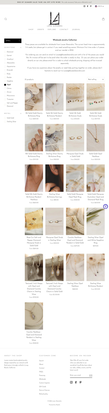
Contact (64, 29)
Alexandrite (10, 63)
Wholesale (42, 379)
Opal (8, 40)
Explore (52, 29)
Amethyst (10, 59)
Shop (31, 29)
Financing (42, 375)
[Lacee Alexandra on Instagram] (71, 382)
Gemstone (9, 47)
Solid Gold (10, 118)
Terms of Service (44, 390)
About (41, 364)
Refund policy (43, 394)
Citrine (9, 88)
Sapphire (10, 81)
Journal (76, 29)
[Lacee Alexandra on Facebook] (76, 382)
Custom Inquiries (44, 383)
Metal (7, 113)
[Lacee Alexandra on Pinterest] (80, 382)
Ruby (8, 74)
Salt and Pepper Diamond (12, 104)
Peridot (9, 77)
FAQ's (41, 372)
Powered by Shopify (54, 404)
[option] (54, 2)
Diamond (10, 52)
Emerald (10, 70)
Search (41, 361)
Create (40, 29)
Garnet (9, 55)
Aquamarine (11, 66)
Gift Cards (42, 386)
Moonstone (11, 95)
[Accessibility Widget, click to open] (105, 206)
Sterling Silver (11, 121)
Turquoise (10, 99)
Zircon (9, 92)
